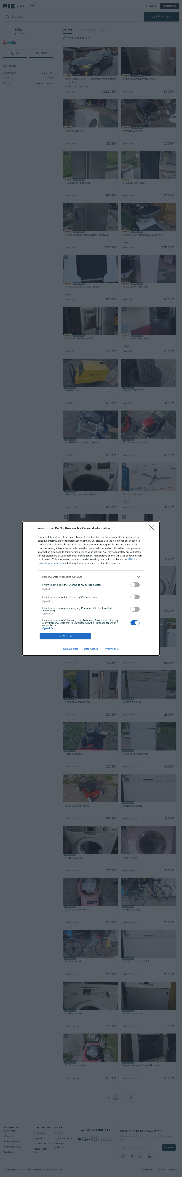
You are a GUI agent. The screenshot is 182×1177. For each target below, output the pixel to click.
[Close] (152, 528)
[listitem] (91, 577)
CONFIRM (65, 636)
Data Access (91, 648)
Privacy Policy (111, 648)
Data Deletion (71, 648)
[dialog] (91, 589)
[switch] (135, 584)
